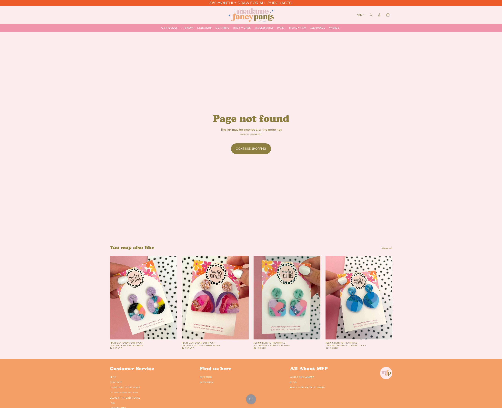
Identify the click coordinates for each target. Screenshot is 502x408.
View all (386, 248)
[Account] (379, 15)
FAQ (112, 403)
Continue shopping (251, 148)
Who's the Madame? (302, 377)
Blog (113, 377)
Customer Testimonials (125, 387)
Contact (116, 382)
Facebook (206, 377)
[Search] (371, 15)
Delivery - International (125, 397)
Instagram (206, 382)
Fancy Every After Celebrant (307, 387)
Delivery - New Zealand (124, 392)
